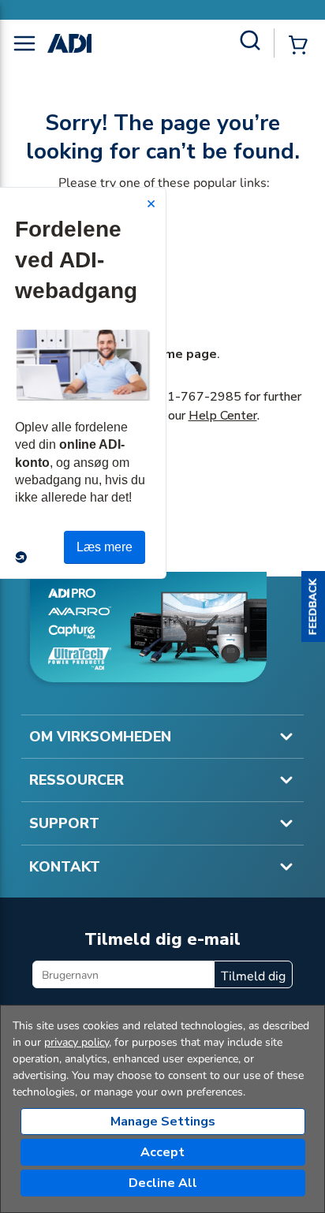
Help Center (223, 415)
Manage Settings (162, 1121)
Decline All (163, 1183)
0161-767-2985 (192, 396)
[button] (313, 606)
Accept (162, 1152)
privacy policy (76, 1042)
